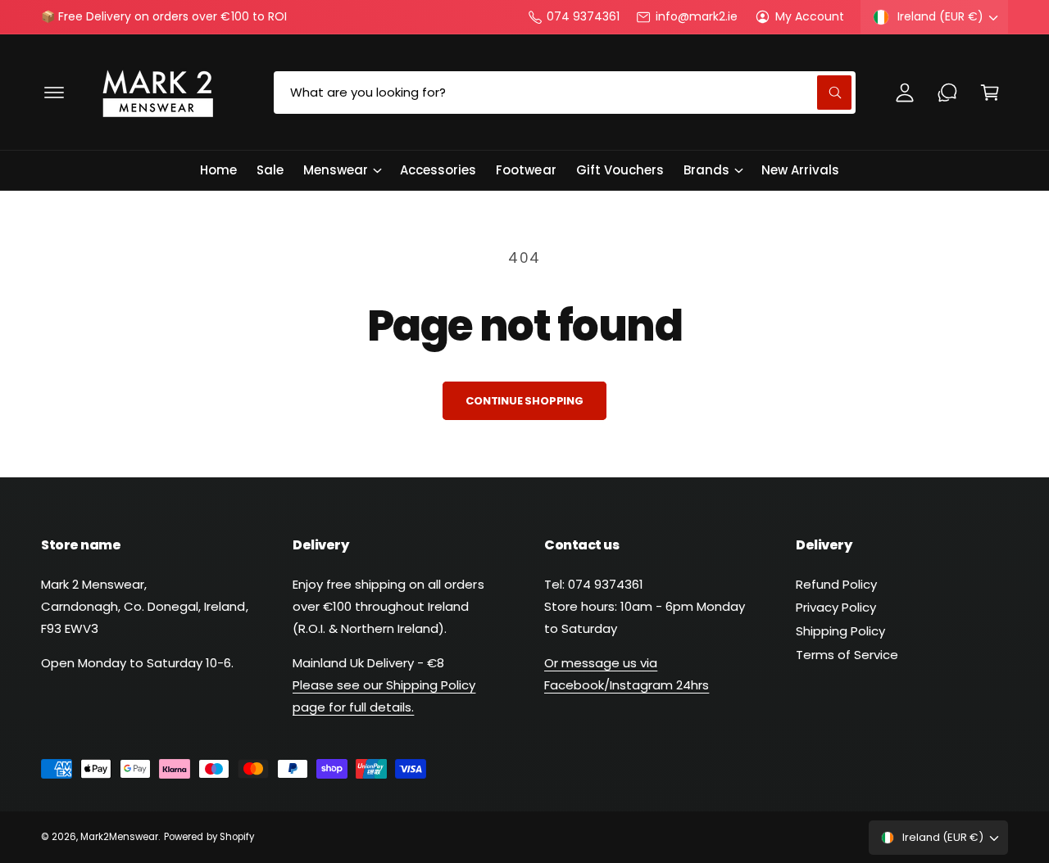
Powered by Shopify (208, 836)
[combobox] (564, 92)
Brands (706, 169)
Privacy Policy (836, 607)
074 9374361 (583, 16)
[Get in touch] (947, 92)
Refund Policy (836, 584)
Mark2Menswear (119, 836)
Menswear (335, 169)
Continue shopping (524, 401)
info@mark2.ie (696, 16)
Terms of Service (847, 654)
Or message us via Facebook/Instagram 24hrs (626, 674)
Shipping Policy (840, 630)
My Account (809, 16)
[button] (54, 92)
